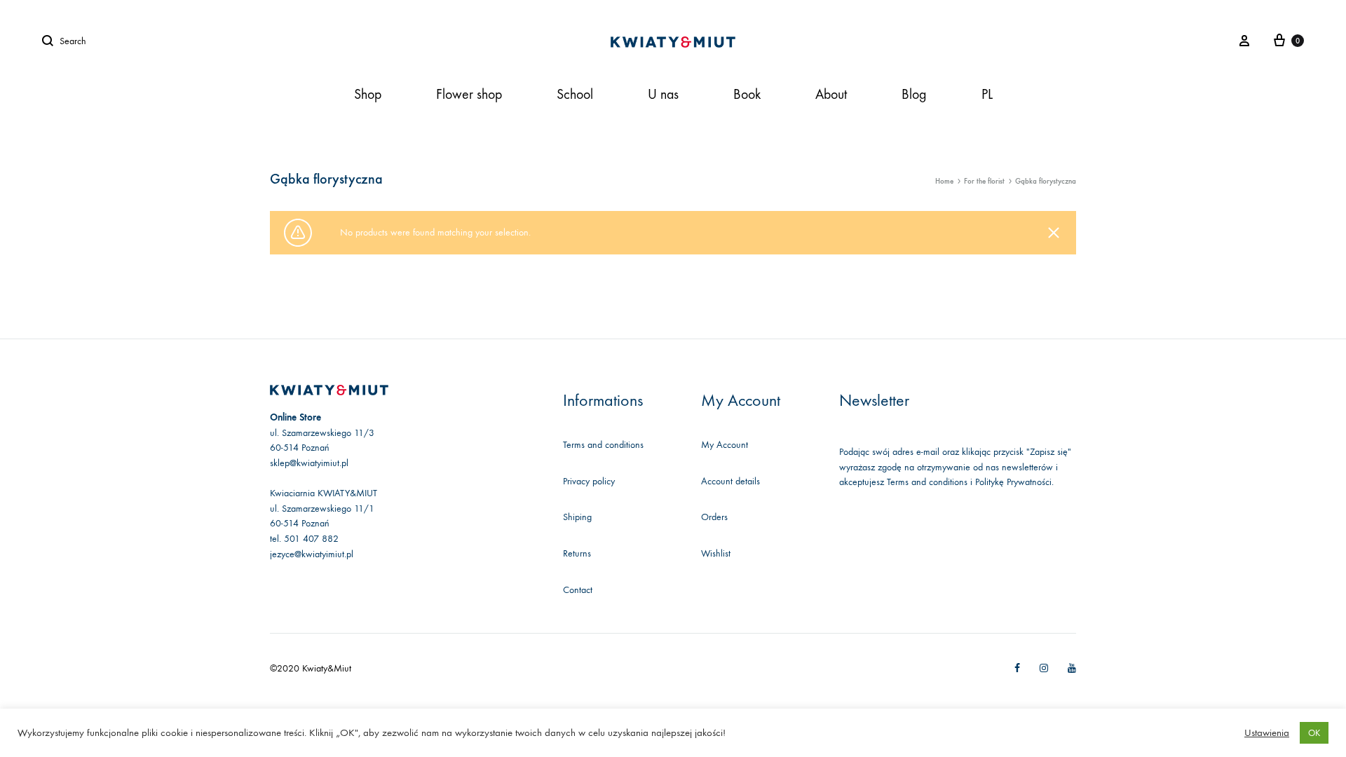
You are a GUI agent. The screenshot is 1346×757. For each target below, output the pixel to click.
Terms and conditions (603, 445)
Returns (577, 553)
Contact (577, 590)
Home (944, 181)
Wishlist (715, 553)
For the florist (984, 181)
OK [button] (1314, 733)
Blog (914, 94)
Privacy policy (589, 481)
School (575, 94)
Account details (730, 481)
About (831, 94)
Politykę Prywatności (1013, 482)
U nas (663, 94)
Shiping (577, 517)
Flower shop (469, 94)
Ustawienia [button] (1266, 733)
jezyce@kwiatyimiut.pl (311, 554)
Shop (367, 94)
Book (747, 94)
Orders (714, 517)
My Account (724, 445)
